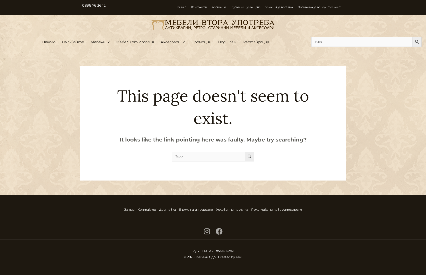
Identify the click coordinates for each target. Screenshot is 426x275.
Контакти (199, 7)
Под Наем (227, 42)
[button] (100, 42)
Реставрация (256, 42)
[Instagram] (206, 231)
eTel (239, 257)
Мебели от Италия (135, 42)
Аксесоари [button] (171, 42)
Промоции (201, 42)
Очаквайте (73, 42)
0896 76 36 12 (94, 5)
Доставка (219, 7)
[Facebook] (219, 231)
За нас (182, 7)
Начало (48, 42)
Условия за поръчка (279, 7)
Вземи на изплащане (245, 7)
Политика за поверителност (319, 7)
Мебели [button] (98, 42)
